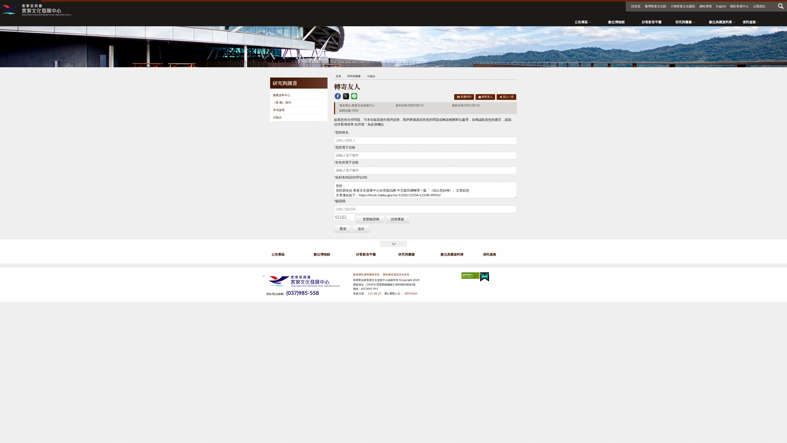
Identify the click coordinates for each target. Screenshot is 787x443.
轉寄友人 (487, 97)
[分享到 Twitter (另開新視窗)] (346, 96)
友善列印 (466, 97)
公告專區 (581, 22)
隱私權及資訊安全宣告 (396, 274)
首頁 (338, 76)
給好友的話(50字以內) (350, 177)
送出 (361, 229)
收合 (393, 244)
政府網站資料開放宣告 (366, 274)
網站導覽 (705, 6)
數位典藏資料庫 (720, 22)
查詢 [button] (781, 6)
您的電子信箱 (344, 147)
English (721, 6)
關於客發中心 (739, 6)
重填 (343, 229)
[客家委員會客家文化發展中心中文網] (36, 10)
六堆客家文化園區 (683, 6)
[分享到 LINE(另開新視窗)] (354, 96)
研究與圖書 (684, 22)
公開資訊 (759, 6)
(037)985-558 (302, 293)
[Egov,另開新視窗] (484, 277)
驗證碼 (339, 201)
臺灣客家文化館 (655, 6)
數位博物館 (616, 22)
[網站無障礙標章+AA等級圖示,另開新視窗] (471, 276)
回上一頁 (508, 97)
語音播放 (397, 219)
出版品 (277, 117)
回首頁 (635, 6)
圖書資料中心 (281, 95)
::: (4, 4)
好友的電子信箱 (346, 162)
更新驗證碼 (371, 219)
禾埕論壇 (278, 110)
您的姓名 (341, 132)
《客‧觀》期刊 (282, 102)
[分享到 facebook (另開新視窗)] (338, 96)
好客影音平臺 (652, 22)
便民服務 (749, 22)
